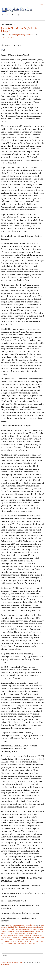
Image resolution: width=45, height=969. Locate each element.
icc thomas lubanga (25, 933)
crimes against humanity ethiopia (14, 929)
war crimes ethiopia (19, 943)
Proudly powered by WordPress (11, 962)
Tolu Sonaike (5, 964)
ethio (28, 929)
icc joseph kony (30, 931)
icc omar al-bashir (13, 933)
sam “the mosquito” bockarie (18, 939)
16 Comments (30, 943)
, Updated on (21, 35)
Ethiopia (21, 925)
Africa (9, 925)
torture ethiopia (6, 943)
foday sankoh (20, 931)
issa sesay (11, 935)
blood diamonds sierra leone (24, 927)
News (33, 925)
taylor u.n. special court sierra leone (31, 941)
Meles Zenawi (18, 935)
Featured (28, 925)
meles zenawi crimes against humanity (21, 937)
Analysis (15, 925)
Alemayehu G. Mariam (10, 38)
